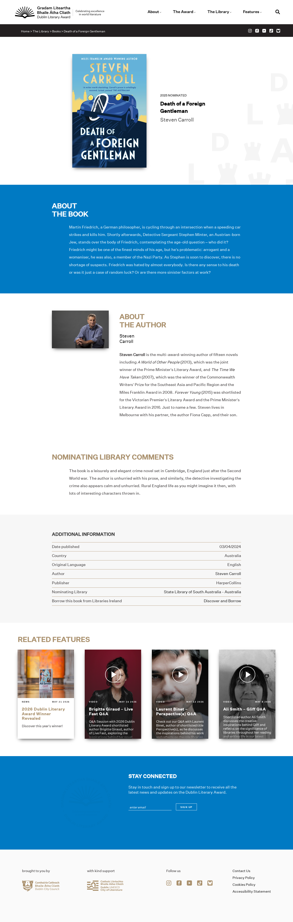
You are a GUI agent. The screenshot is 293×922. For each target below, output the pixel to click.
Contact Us (241, 871)
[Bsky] (278, 31)
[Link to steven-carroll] (80, 329)
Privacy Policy (244, 878)
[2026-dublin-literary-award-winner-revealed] (46, 694)
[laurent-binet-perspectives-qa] (180, 694)
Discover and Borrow (222, 600)
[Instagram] (250, 31)
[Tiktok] (271, 31)
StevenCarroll (126, 338)
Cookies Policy (244, 885)
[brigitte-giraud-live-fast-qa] (113, 694)
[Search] (277, 13)
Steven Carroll (177, 120)
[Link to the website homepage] (59, 12)
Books (56, 31)
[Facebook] (257, 31)
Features (251, 11)
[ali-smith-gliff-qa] (247, 694)
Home (25, 31)
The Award (183, 11)
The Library (218, 11)
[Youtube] (264, 31)
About (153, 11)
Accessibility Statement (252, 891)
